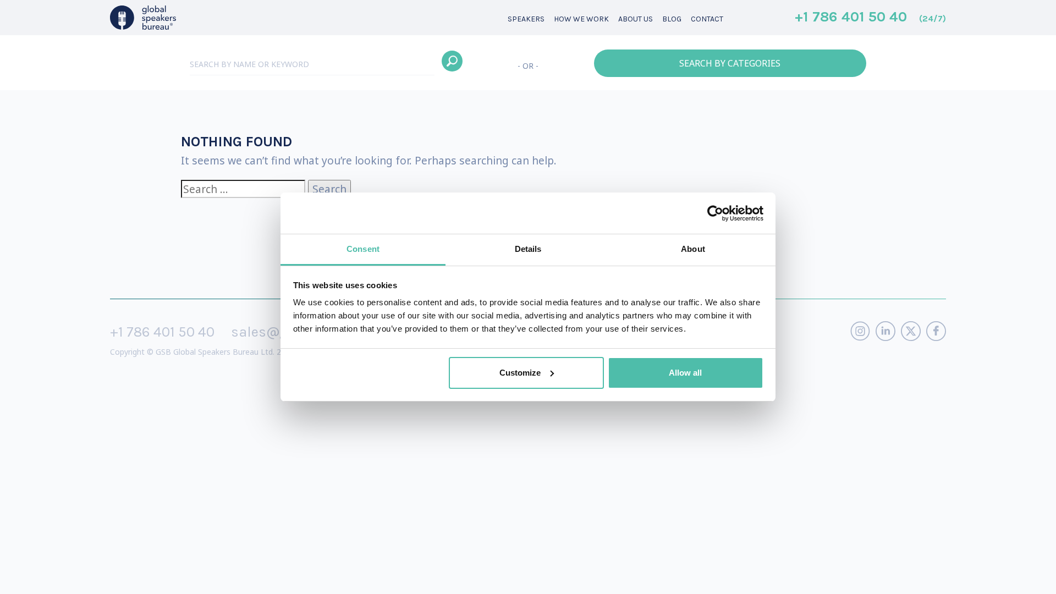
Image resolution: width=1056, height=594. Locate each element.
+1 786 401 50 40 (870, 17)
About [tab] (693, 249)
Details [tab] (528, 249)
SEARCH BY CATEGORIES (729, 63)
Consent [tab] (363, 249)
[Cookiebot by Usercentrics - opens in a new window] (715, 213)
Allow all (685, 372)
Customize (520, 372)
